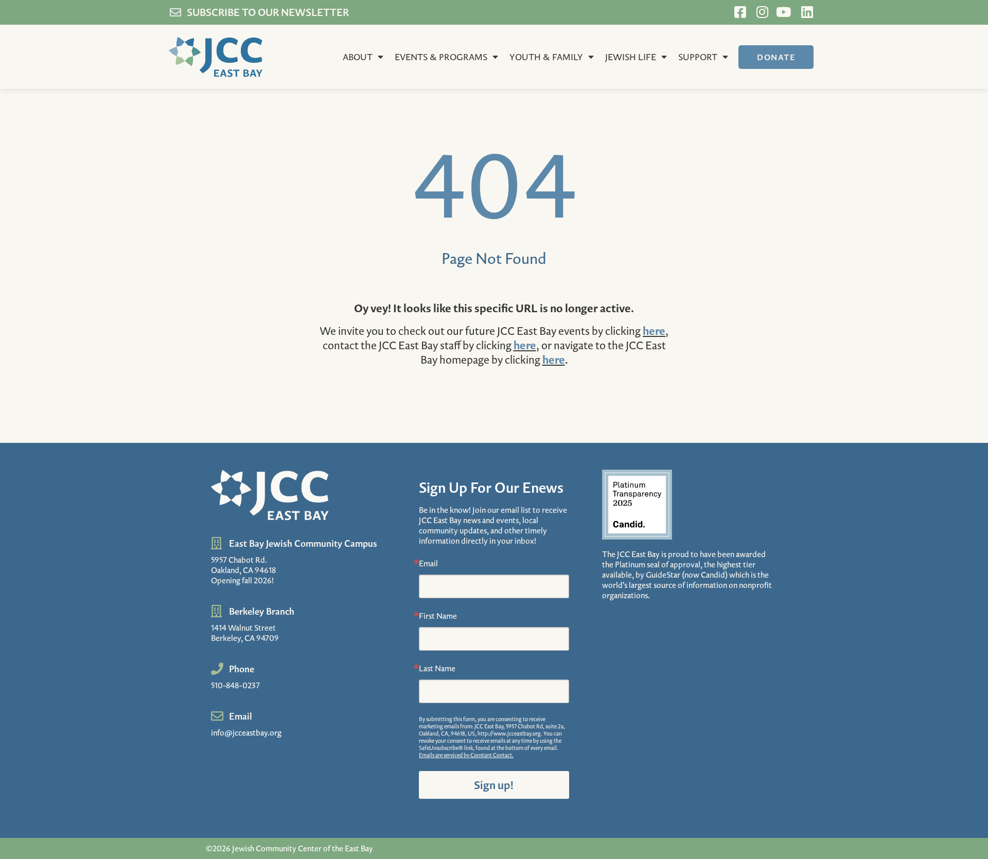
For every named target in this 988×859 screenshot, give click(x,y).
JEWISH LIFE (630, 56)
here (654, 330)
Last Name (437, 668)
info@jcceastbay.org (246, 732)
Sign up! (494, 785)
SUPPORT (697, 56)
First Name (438, 616)
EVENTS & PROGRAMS (441, 56)
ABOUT (358, 56)
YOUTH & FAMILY (546, 56)
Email (428, 563)
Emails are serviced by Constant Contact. (466, 755)
